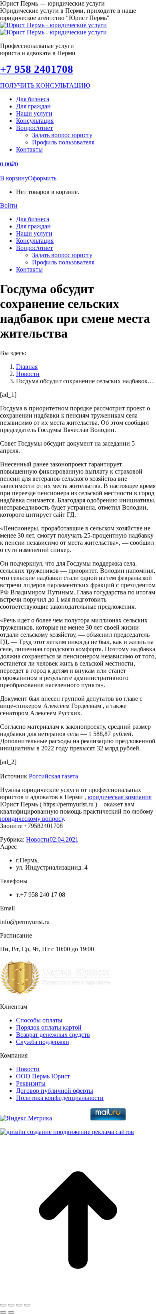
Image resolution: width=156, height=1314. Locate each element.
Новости (38, 839)
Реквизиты (31, 1083)
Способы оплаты (39, 1020)
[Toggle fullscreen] (19, 1305)
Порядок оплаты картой (49, 1027)
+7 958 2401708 (36, 69)
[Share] (11, 1305)
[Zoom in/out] (27, 1305)
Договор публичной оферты (54, 1090)
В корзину (14, 178)
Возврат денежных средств (53, 1034)
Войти (9, 205)
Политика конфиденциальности (60, 1097)
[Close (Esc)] (3, 1305)
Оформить (42, 178)
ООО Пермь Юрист (43, 1076)
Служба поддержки (42, 1041)
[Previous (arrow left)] (3, 1312)
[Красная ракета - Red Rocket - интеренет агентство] (67, 1131)
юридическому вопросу (32, 818)
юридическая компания (120, 797)
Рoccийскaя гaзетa (52, 776)
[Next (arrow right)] (11, 1312)
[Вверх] (78, 1295)
